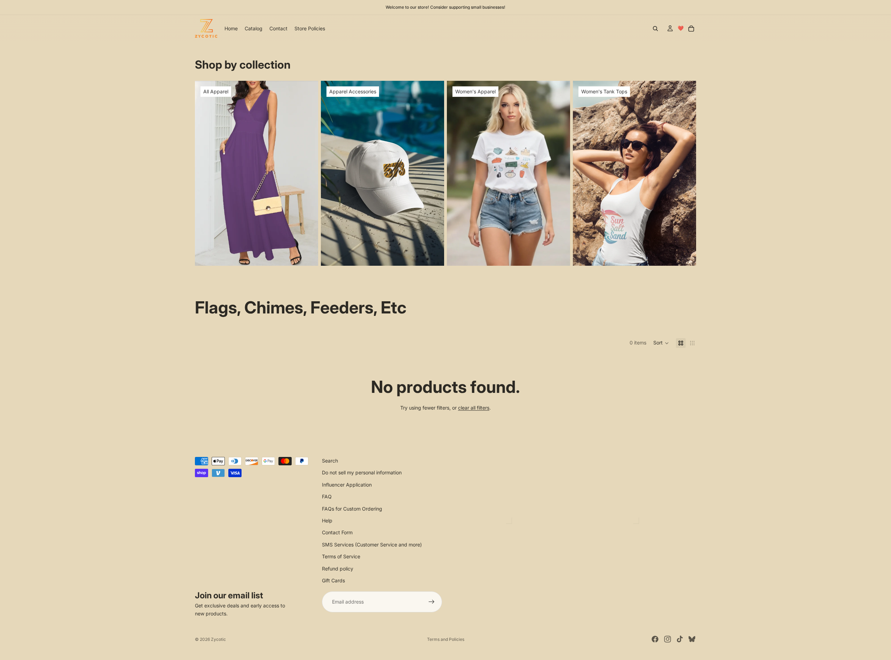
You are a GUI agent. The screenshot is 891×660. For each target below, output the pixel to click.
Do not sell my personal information (362, 473)
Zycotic (218, 639)
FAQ (327, 496)
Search (330, 461)
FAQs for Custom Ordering (352, 509)
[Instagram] (667, 639)
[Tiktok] (680, 639)
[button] (661, 343)
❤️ (681, 28)
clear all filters (473, 408)
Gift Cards (333, 580)
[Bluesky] (692, 639)
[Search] (655, 28)
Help (327, 520)
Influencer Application (347, 485)
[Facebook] (655, 639)
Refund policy (337, 569)
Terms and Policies (445, 639)
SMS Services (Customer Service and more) (372, 545)
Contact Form (337, 532)
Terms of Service (341, 556)
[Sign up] (431, 602)
